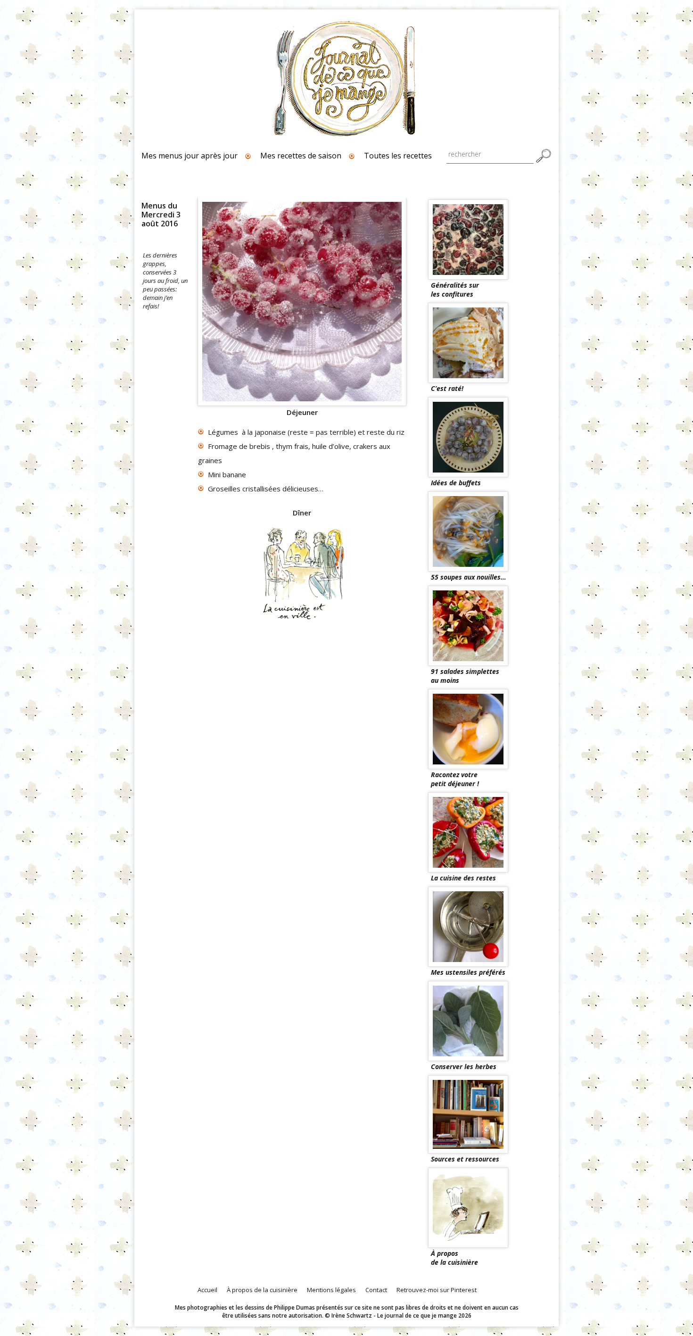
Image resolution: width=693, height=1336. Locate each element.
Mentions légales (331, 1290)
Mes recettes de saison (300, 155)
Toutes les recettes (398, 155)
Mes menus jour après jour (189, 155)
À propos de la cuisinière (262, 1290)
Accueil (207, 1290)
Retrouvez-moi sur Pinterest (436, 1290)
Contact (376, 1290)
